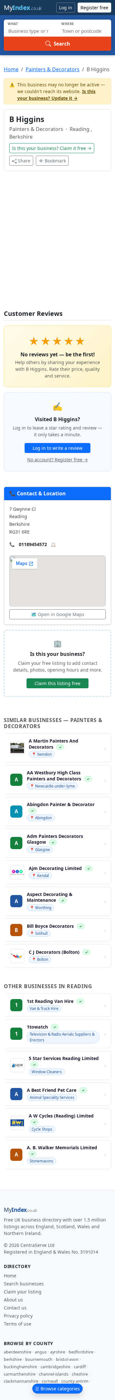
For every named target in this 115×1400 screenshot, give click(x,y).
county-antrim (74, 1381)
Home (11, 69)
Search (62, 43)
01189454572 (33, 544)
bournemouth (38, 1359)
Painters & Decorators (53, 69)
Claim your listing (23, 1292)
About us (13, 1300)
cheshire (80, 1374)
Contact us (15, 1308)
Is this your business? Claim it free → (51, 148)
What (13, 24)
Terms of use (17, 1324)
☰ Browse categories (57, 1389)
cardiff (80, 1367)
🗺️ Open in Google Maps (57, 614)
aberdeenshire (17, 1352)
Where (67, 24)
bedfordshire (81, 1352)
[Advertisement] (57, 244)
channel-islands (53, 1374)
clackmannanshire (21, 1381)
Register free (94, 7)
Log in (65, 7)
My (23, 7)
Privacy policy (18, 1316)
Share (24, 161)
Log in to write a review (57, 448)
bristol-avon (67, 1359)
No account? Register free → (57, 460)
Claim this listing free (57, 683)
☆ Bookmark (52, 161)
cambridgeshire (55, 1367)
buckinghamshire (20, 1367)
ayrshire (57, 1352)
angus (41, 1352)
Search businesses (24, 1284)
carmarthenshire (19, 1374)
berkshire (13, 1359)
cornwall (50, 1381)
